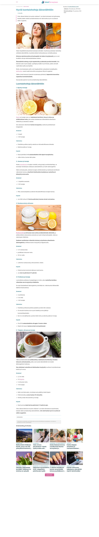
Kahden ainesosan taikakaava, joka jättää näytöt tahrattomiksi (74, 469)
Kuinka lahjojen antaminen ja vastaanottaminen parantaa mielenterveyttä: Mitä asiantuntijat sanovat (74, 446)
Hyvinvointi (36, 443)
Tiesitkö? (69, 443)
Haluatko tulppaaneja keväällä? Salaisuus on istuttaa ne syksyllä (23, 469)
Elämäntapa (19, 443)
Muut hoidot (26, 6)
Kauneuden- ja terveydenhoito (57, 443)
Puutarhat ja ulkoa (21, 466)
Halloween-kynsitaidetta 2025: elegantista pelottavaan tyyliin (41, 469)
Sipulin (18, 117)
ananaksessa (23, 164)
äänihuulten (19, 71)
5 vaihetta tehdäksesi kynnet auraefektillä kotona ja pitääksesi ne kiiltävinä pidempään (57, 469)
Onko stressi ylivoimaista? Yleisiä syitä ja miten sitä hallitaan (39, 446)
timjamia (22, 379)
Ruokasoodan (20, 233)
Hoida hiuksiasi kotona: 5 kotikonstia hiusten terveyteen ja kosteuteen (57, 446)
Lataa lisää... (49, 475)
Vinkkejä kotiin (70, 466)
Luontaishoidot (19, 6)
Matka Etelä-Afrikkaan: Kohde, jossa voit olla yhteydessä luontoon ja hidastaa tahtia (24, 446)
